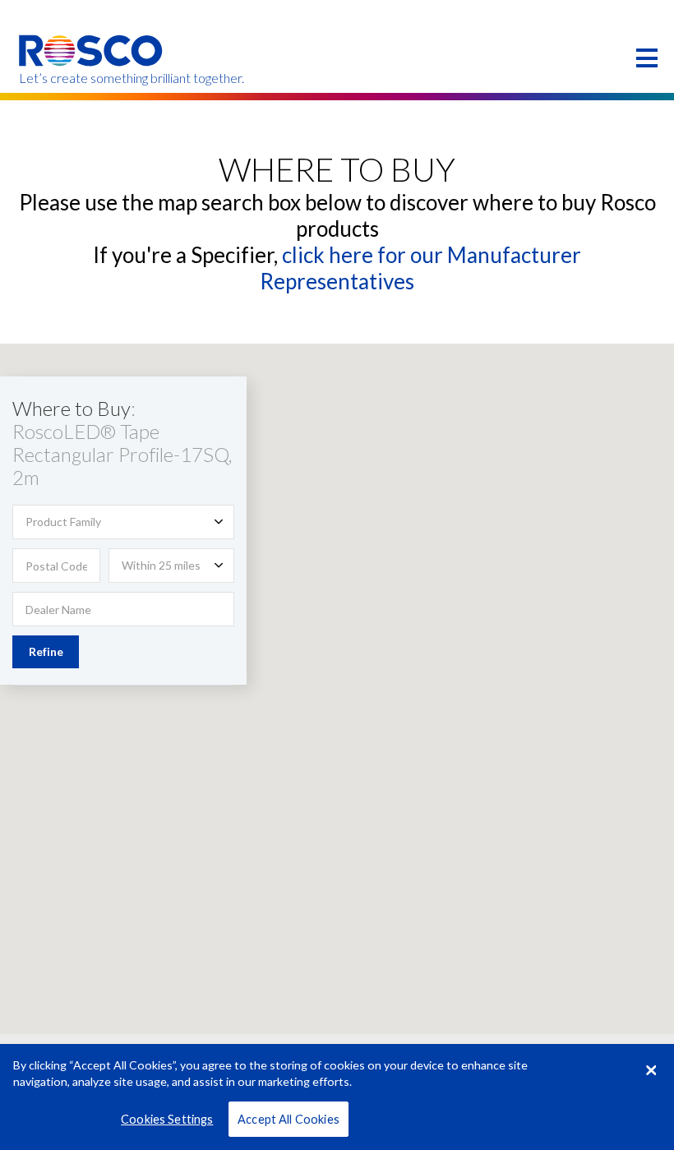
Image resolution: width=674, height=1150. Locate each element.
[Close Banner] (651, 1070)
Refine (46, 651)
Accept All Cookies (288, 1119)
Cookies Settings (167, 1119)
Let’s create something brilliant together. (91, 78)
